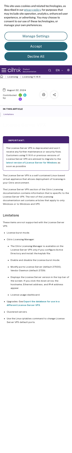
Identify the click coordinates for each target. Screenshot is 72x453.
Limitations (8, 114)
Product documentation (29, 70)
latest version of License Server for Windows (31, 162)
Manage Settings (35, 36)
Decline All (35, 56)
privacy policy (32, 9)
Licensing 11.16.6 (31, 76)
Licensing (12, 76)
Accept (36, 46)
